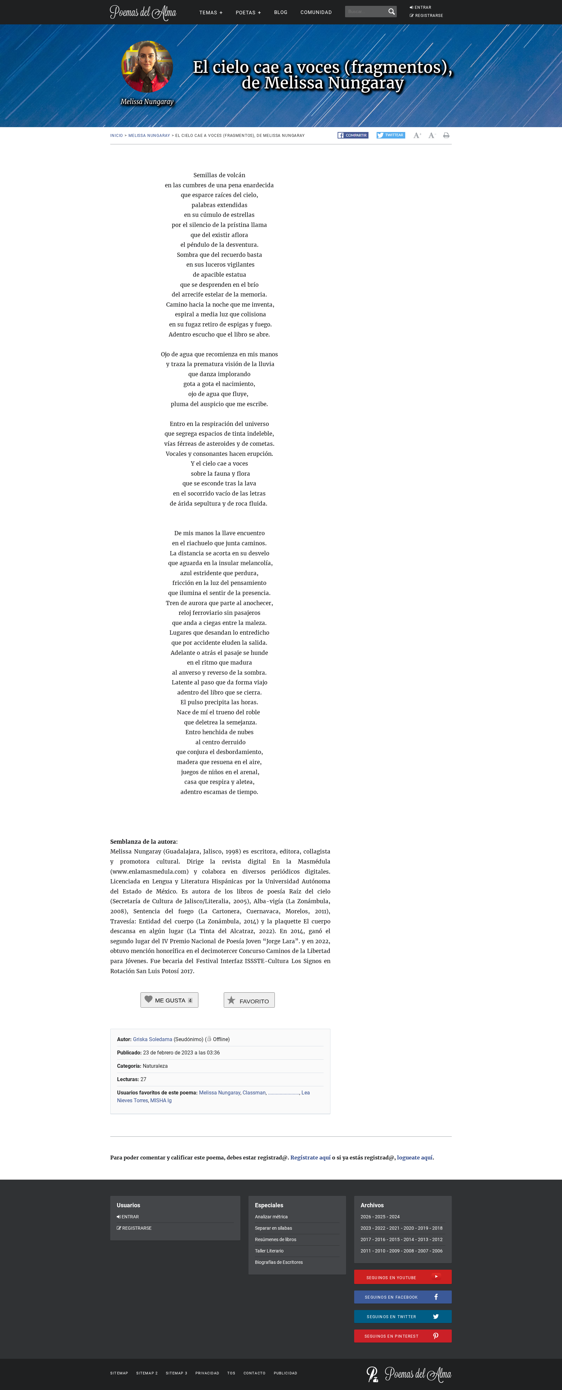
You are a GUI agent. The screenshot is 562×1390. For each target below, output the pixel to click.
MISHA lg (161, 1100)
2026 (366, 1216)
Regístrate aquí (310, 1157)
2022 (380, 1228)
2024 (394, 1216)
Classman (254, 1093)
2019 (423, 1228)
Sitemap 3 (176, 1373)
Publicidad (285, 1373)
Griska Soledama (152, 1039)
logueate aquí (415, 1157)
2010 (380, 1251)
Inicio (116, 135)
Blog (281, 12)
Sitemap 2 (147, 1373)
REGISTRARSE (429, 15)
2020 (409, 1228)
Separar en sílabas (273, 1228)
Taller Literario (269, 1251)
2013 (423, 1239)
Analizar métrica (271, 1216)
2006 (437, 1251)
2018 (437, 1228)
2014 (409, 1239)
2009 (394, 1251)
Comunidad (316, 12)
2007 (423, 1251)
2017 (366, 1239)
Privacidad (207, 1373)
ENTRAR (423, 7)
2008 (409, 1251)
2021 (394, 1228)
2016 (380, 1239)
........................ (283, 1093)
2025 (380, 1216)
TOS (231, 1373)
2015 (394, 1239)
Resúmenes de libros (275, 1239)
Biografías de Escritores (279, 1262)
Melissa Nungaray (149, 135)
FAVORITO (253, 1001)
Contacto (255, 1373)
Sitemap (119, 1373)
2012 (437, 1239)
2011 (366, 1251)
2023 (366, 1228)
